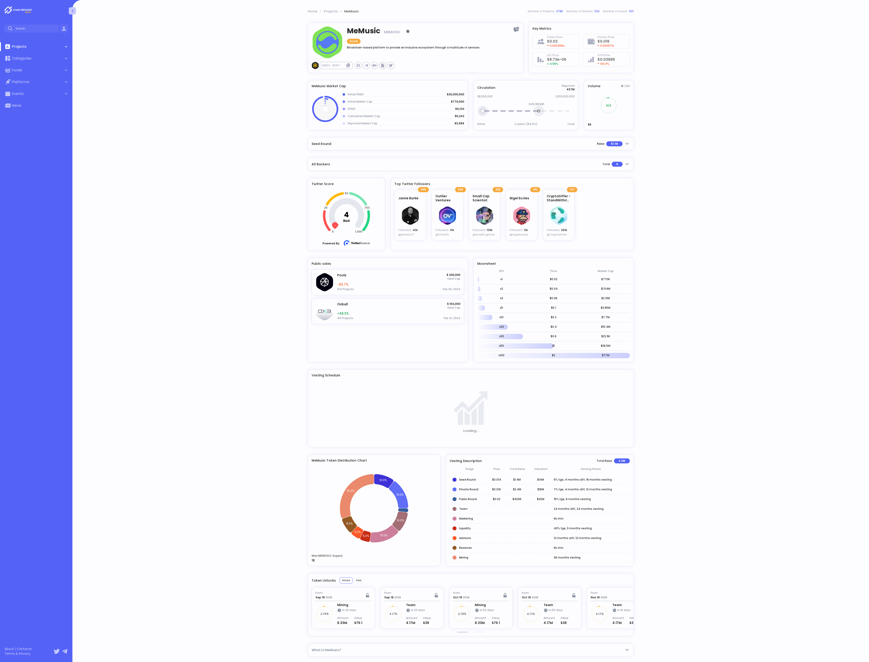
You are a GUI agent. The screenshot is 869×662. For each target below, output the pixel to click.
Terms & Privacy (17, 654)
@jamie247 (406, 234)
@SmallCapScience (486, 234)
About (9, 649)
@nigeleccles (519, 234)
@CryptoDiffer (557, 234)
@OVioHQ (442, 234)
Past (359, 580)
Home (313, 11)
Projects (331, 11)
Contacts (24, 649)
